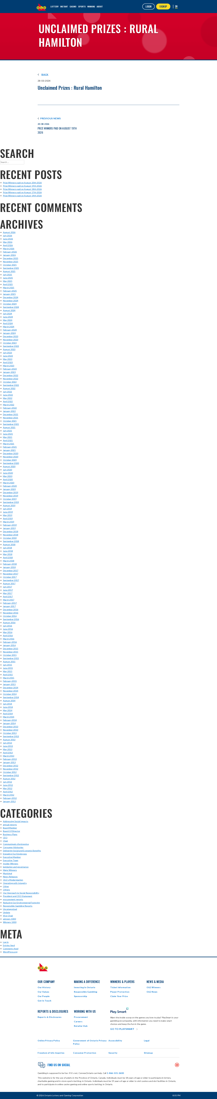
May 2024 (7, 320)
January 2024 (9, 333)
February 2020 (10, 486)
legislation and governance (15, 867)
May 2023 (7, 359)
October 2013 (10, 733)
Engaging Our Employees (15, 854)
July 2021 (7, 430)
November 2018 (10, 534)
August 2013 (9, 739)
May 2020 (7, 476)
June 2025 (8, 278)
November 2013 (10, 730)
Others (6, 889)
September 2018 (11, 541)
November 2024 (10, 300)
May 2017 (7, 593)
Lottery (54, 6)
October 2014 (10, 694)
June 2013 (8, 746)
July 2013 (7, 743)
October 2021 (10, 421)
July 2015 (7, 665)
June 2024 (8, 317)
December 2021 (10, 414)
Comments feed (10, 948)
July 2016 (7, 626)
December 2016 (10, 609)
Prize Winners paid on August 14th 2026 (22, 195)
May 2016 (7, 632)
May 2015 (7, 671)
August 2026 (9, 232)
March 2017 (8, 600)
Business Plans (10, 834)
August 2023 (9, 349)
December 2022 (10, 375)
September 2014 (11, 697)
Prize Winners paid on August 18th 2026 (22, 189)
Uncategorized (10, 909)
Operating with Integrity (15, 883)
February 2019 (10, 525)
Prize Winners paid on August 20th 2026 (22, 182)
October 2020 (10, 460)
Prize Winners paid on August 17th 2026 (22, 192)
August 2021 (9, 427)
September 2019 (11, 502)
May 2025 (7, 281)
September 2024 (11, 307)
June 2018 (8, 551)
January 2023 (9, 372)
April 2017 (8, 596)
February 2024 (10, 330)
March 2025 (8, 287)
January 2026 (9, 255)
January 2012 (9, 801)
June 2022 (8, 395)
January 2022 (9, 411)
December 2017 (10, 570)
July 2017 (7, 586)
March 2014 (8, 717)
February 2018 (10, 564)
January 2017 (9, 606)
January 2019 (9, 528)
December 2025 (10, 258)
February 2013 (10, 759)
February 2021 (10, 447)
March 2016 (8, 639)
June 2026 (8, 239)
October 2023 (10, 343)
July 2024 (7, 313)
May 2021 (7, 437)
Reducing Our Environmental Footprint (21, 902)
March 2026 (8, 248)
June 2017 (8, 590)
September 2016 (11, 619)
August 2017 (9, 583)
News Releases (10, 876)
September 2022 (11, 385)
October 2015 (10, 655)
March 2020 (8, 482)
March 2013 (8, 756)
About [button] (100, 6)
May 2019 (7, 515)
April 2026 (8, 245)
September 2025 (11, 268)
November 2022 (10, 378)
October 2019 (10, 499)
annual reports (10, 824)
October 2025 (10, 265)
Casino (73, 6)
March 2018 (8, 560)
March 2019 (8, 521)
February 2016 (10, 642)
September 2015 (11, 658)
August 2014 (9, 700)
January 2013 (9, 762)
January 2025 (9, 294)
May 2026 (7, 242)
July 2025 (7, 274)
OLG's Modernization (13, 880)
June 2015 (8, 668)
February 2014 (10, 720)
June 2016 (8, 629)
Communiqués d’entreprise (16, 844)
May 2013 (7, 749)
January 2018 (9, 567)
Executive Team (10, 860)
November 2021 (10, 417)
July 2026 (7, 235)
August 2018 (9, 544)
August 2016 (9, 622)
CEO (5, 837)
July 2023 (7, 352)
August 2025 (9, 271)
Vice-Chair (8, 915)
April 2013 (8, 752)
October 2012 (10, 772)
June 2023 (8, 356)
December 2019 (10, 492)
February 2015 (10, 681)
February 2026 (10, 252)
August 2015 (9, 661)
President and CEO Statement (17, 896)
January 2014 (9, 723)
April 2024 (8, 323)
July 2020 (7, 469)
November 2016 (10, 613)
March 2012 (8, 795)
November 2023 (10, 339)
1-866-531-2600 (115, 1073)
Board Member (10, 828)
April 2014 (8, 713)
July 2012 (7, 782)
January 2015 (9, 684)
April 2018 (8, 557)
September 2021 (11, 424)
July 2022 (7, 391)
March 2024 (8, 326)
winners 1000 (9, 919)
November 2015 (10, 652)
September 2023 (11, 346)
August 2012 (9, 778)
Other (6, 886)
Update (6, 912)
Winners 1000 (9, 922)
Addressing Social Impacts (15, 821)
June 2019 (8, 512)
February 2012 (10, 798)
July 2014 (7, 704)
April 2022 (8, 401)
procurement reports (13, 899)
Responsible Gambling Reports (17, 906)
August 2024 (9, 310)
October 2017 (10, 577)
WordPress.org (10, 952)
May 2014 (7, 710)
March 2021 (8, 443)
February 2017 (10, 603)
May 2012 (7, 788)
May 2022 (7, 398)
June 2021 (8, 434)
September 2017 (11, 580)
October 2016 (10, 616)
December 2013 (10, 726)
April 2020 (8, 479)
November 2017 (10, 573)
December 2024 (10, 297)
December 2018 (10, 531)
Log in (6, 942)
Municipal (7, 873)
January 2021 (9, 450)
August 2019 (9, 505)
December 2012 (10, 765)
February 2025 (10, 291)
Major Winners (10, 870)
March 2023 (8, 365)
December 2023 (10, 336)
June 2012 (8, 785)
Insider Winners (10, 863)
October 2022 (10, 382)
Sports (82, 6)
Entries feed (9, 945)
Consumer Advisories (13, 847)
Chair (5, 841)
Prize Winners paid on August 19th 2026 (22, 186)
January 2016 (9, 645)
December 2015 (10, 648)
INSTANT (64, 6)
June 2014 (8, 707)
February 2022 (10, 408)
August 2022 (9, 388)
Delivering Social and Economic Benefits (22, 850)
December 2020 (10, 453)
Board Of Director (11, 831)
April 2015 (8, 674)
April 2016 (8, 635)
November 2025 (10, 261)
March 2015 (8, 678)
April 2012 (8, 791)
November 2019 (10, 495)
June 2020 (8, 473)
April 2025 (8, 284)
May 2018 (7, 554)
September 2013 (11, 736)
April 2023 (8, 362)
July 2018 (7, 547)
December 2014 (10, 687)
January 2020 (9, 489)
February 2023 (10, 369)
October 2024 (10, 304)
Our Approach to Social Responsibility (21, 893)
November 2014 (10, 691)
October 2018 (10, 538)
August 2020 (9, 466)
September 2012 (11, 775)
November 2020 (10, 456)
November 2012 (10, 769)
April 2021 (8, 440)
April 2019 (8, 518)
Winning (91, 6)
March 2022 (8, 404)
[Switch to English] (176, 6)
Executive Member (12, 857)
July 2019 (7, 508)
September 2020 (11, 463)
